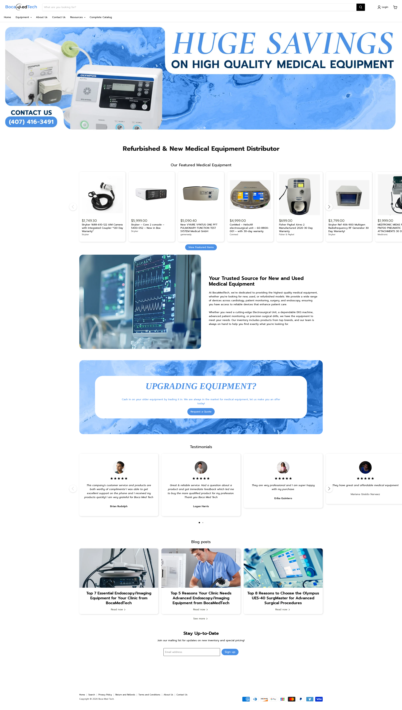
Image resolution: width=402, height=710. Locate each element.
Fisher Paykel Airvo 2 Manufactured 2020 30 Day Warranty (296, 228)
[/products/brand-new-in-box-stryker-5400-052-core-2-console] (151, 194)
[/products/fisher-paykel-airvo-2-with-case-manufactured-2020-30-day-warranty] (299, 194)
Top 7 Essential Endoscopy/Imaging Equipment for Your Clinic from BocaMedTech (118, 598)
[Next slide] (393, 78)
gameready (186, 234)
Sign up (230, 652)
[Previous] (73, 207)
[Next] (329, 207)
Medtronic (383, 234)
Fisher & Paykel (286, 234)
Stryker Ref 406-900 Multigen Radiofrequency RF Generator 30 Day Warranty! (348, 228)
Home (7, 17)
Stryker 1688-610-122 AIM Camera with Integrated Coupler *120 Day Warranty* (102, 228)
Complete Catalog (101, 17)
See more (199, 619)
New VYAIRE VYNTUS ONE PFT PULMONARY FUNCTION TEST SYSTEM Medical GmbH (198, 228)
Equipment (23, 17)
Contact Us (58, 17)
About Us (41, 17)
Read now (117, 609)
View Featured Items (201, 247)
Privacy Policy (105, 694)
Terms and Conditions (149, 694)
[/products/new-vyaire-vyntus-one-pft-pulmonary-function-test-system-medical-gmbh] (201, 194)
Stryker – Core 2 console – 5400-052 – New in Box (147, 226)
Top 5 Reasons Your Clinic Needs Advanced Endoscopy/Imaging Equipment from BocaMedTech (201, 598)
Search (91, 694)
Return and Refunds (125, 694)
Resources (77, 17)
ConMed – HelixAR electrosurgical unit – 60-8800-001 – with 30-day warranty (249, 228)
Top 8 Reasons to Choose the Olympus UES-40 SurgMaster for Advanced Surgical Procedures (283, 598)
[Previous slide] (8, 78)
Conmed (234, 234)
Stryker (85, 234)
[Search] (360, 7)
